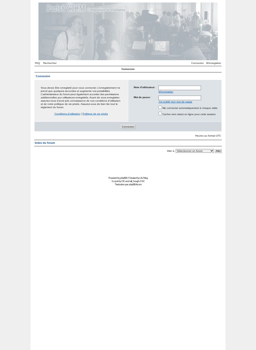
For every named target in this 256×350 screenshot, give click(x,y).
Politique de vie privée (95, 113)
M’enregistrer (213, 63)
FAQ (37, 63)
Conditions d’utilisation (67, 113)
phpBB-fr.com (135, 184)
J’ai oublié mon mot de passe (175, 101)
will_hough (134, 181)
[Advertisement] (128, 163)
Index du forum (45, 142)
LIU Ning (144, 177)
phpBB (123, 177)
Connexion (197, 63)
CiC (123, 181)
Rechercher (49, 63)
